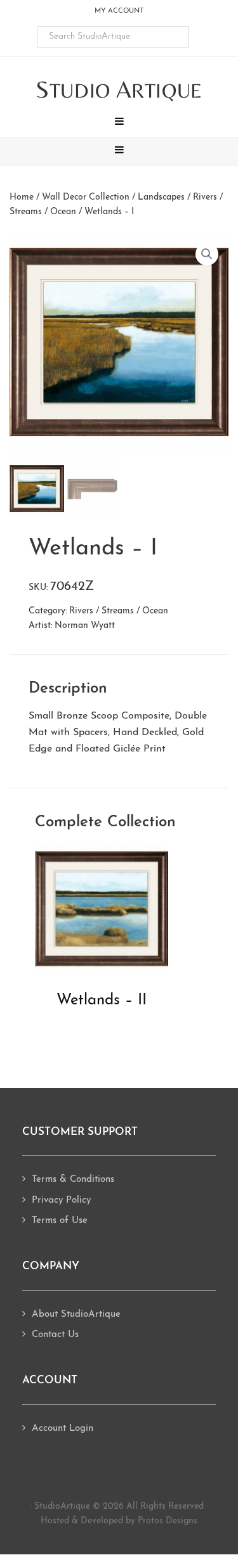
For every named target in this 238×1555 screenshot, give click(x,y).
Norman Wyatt (85, 625)
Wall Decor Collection (85, 197)
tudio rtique (119, 90)
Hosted (55, 1521)
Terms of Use (60, 1220)
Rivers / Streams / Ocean (118, 611)
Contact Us (55, 1335)
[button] (119, 123)
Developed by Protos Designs (139, 1521)
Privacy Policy (61, 1200)
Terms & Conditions (73, 1179)
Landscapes (161, 197)
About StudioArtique (76, 1314)
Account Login (62, 1428)
